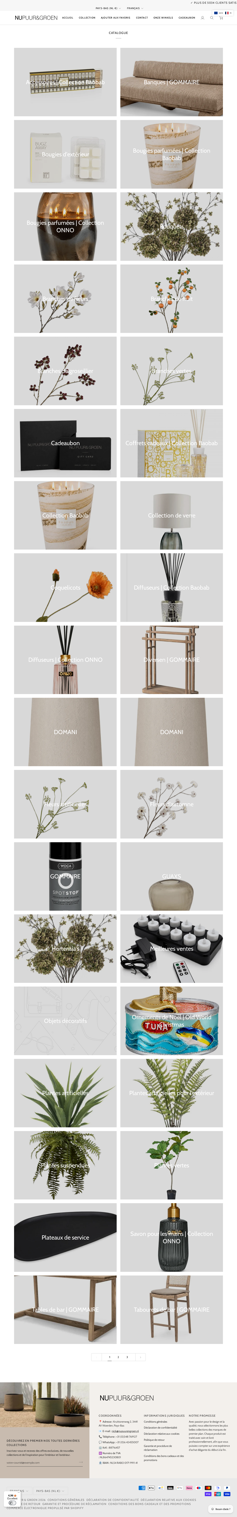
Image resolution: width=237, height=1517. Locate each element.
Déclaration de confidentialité (160, 1423)
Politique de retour (154, 1435)
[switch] (12, 1503)
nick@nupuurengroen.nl (125, 1427)
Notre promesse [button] (202, 1411)
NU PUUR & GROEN (24, 1495)
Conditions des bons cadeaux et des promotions (149, 1500)
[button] (87, 13)
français (133, 4)
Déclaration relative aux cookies (161, 1429)
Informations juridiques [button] (164, 1411)
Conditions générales (155, 1417)
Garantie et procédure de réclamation (74, 1500)
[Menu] (18, 1493)
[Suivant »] (140, 1353)
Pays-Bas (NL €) (106, 4)
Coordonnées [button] (110, 1411)
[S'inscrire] (80, 1458)
